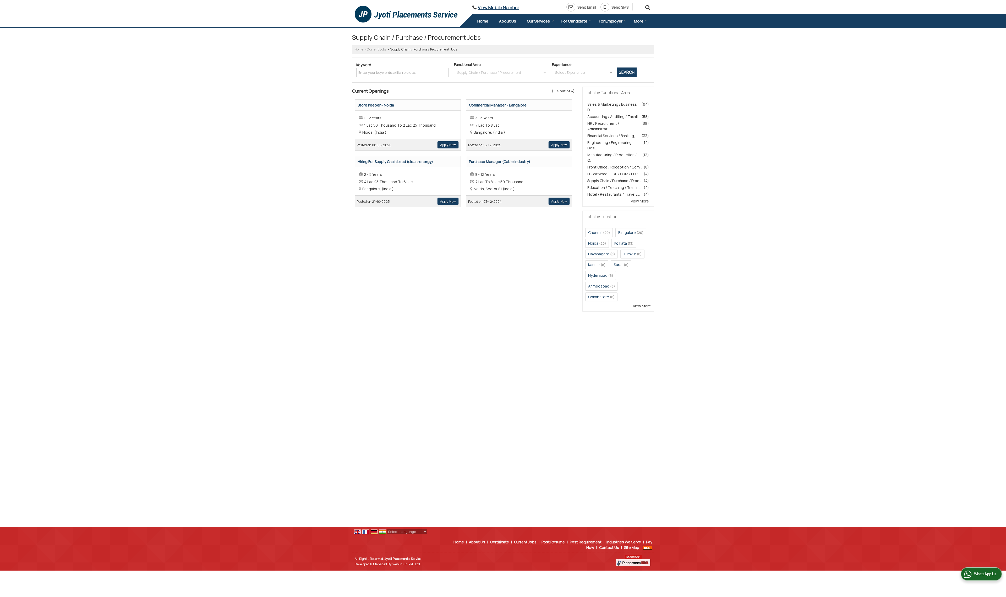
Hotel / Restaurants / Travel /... (613, 194)
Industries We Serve (623, 541)
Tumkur (629, 253)
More (638, 21)
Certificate (499, 541)
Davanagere (598, 253)
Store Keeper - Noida (376, 105)
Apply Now (448, 145)
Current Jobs (376, 49)
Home (482, 21)
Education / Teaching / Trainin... (614, 187)
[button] (498, 7)
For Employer (610, 21)
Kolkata (620, 243)
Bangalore (627, 232)
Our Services (538, 21)
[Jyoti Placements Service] (406, 14)
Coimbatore (598, 296)
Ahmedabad (598, 286)
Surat (618, 264)
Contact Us (609, 547)
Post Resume (553, 541)
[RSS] (647, 547)
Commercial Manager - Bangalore (498, 105)
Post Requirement (586, 541)
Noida (593, 243)
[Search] (647, 6)
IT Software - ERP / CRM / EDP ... (614, 173)
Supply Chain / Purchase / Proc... (614, 180)
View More (640, 201)
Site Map (631, 547)
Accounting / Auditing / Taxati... (614, 116)
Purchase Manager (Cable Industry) (499, 161)
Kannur (594, 264)
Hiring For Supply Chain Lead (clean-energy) (395, 161)
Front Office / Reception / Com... (614, 167)
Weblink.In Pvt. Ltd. (406, 564)
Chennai (595, 232)
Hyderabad (598, 275)
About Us (507, 21)
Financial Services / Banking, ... (612, 135)
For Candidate (574, 21)
